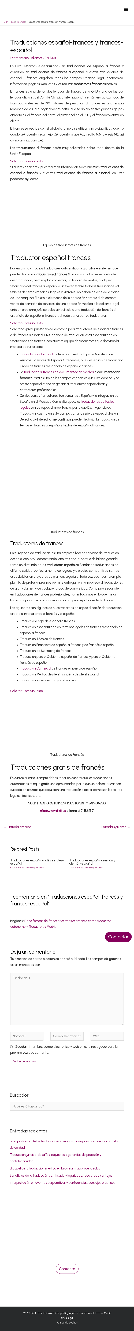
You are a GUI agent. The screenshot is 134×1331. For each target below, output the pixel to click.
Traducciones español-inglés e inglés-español (37, 861)
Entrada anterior (17, 827)
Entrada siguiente (116, 827)
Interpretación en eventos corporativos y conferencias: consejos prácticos (62, 1183)
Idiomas (37, 58)
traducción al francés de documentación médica (59, 372)
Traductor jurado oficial (36, 354)
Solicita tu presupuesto (26, 161)
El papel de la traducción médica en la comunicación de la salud (55, 1168)
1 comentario (19, 58)
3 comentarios (76, 867)
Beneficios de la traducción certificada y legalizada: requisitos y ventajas (61, 1176)
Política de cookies (67, 1322)
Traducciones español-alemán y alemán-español (92, 861)
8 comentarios (17, 867)
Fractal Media (103, 1313)
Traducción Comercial (35, 668)
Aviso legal (67, 1317)
